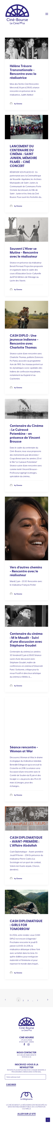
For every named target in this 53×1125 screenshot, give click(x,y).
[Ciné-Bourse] (17, 14)
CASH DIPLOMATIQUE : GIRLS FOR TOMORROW (26, 924)
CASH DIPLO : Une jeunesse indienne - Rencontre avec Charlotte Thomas (24, 341)
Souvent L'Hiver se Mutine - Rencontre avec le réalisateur (24, 252)
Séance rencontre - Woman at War (24, 749)
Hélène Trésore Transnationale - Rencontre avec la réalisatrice (23, 71)
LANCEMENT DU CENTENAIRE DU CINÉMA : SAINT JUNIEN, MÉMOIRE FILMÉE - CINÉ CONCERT (23, 156)
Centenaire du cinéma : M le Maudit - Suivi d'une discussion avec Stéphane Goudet (26, 639)
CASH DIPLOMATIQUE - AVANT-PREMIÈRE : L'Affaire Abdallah (26, 841)
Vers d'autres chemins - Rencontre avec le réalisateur (26, 571)
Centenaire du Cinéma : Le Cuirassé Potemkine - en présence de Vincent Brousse (26, 433)
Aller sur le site (26, 1113)
